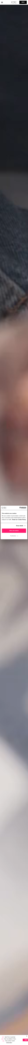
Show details (19, 525)
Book (23, 2)
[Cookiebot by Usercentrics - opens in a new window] (19, 508)
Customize (13, 535)
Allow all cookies (14, 530)
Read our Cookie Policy (19, 519)
